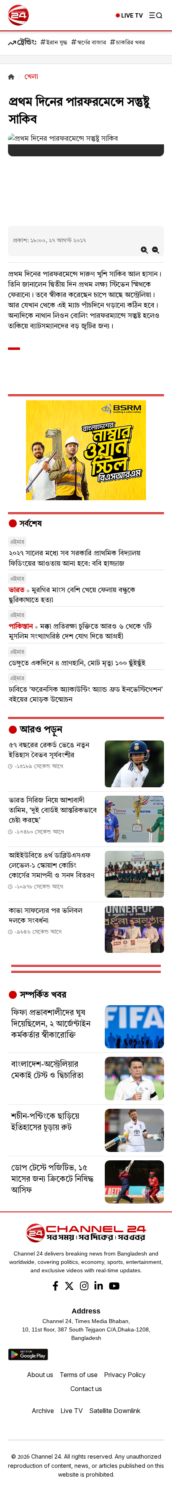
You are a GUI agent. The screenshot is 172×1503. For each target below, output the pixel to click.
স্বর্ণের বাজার (91, 43)
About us (40, 1375)
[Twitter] (69, 1287)
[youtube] (114, 1287)
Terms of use (79, 1375)
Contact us (86, 1389)
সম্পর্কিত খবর (42, 995)
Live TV (71, 1411)
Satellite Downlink (114, 1411)
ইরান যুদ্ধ (56, 43)
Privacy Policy (125, 1375)
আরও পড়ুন (40, 730)
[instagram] (84, 1287)
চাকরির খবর (130, 43)
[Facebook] (55, 1287)
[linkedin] (98, 1287)
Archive (43, 1411)
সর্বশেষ (30, 524)
